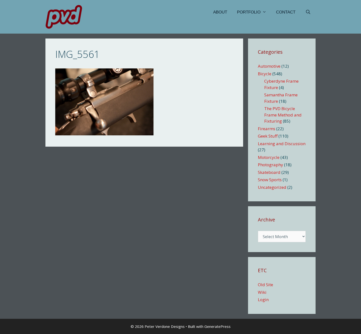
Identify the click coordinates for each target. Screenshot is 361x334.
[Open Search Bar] (308, 12)
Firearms (266, 128)
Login (263, 299)
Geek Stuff (268, 136)
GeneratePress (217, 326)
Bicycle (264, 74)
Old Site (265, 284)
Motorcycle (268, 157)
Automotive (269, 66)
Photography (270, 164)
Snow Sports (270, 179)
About (220, 12)
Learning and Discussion (281, 143)
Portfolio (249, 12)
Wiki (262, 292)
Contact (285, 12)
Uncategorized (272, 187)
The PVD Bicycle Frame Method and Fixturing (283, 115)
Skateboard (269, 172)
